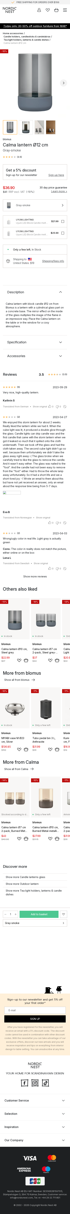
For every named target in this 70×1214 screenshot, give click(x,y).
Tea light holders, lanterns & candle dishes (26, 39)
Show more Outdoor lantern (22, 883)
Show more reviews (35, 576)
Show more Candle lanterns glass (25, 877)
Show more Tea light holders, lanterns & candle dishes (34, 892)
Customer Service (16, 1100)
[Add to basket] (26, 660)
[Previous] (6, 83)
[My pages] (39, 10)
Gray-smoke (12, 922)
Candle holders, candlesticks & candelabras (27, 36)
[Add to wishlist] (19, 660)
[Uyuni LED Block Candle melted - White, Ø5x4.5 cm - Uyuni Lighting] (9, 221)
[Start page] (10, 10)
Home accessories (13, 33)
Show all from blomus (16, 679)
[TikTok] (45, 1082)
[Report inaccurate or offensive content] (64, 406)
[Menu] (65, 10)
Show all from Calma (16, 769)
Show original (40, 406)
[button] (12, 157)
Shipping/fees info (53, 261)
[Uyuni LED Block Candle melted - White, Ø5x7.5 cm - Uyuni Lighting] (9, 233)
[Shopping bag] (56, 10)
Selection (10, 1113)
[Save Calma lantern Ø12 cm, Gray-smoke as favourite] (63, 914)
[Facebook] (24, 1082)
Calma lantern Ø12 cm (15, 43)
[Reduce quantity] (5, 914)
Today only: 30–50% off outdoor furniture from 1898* (35, 26)
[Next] (63, 83)
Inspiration (11, 1127)
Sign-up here (56, 174)
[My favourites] (47, 10)
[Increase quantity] (15, 914)
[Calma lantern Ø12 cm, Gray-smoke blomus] (35, 82)
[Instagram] (35, 1082)
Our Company (13, 1140)
